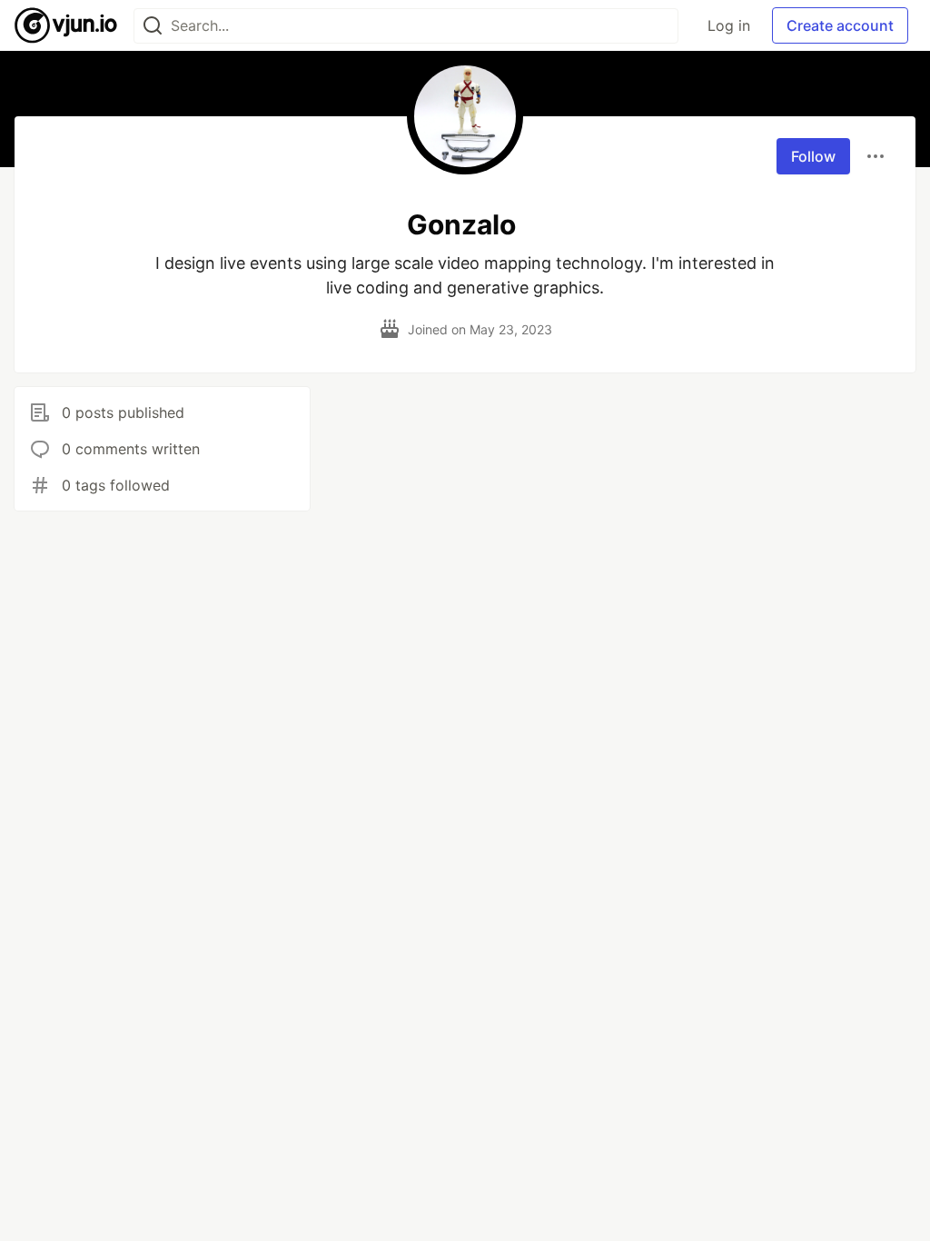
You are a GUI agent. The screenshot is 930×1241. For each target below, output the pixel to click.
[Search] (152, 26)
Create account (840, 25)
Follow (813, 156)
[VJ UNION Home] (67, 25)
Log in (728, 25)
